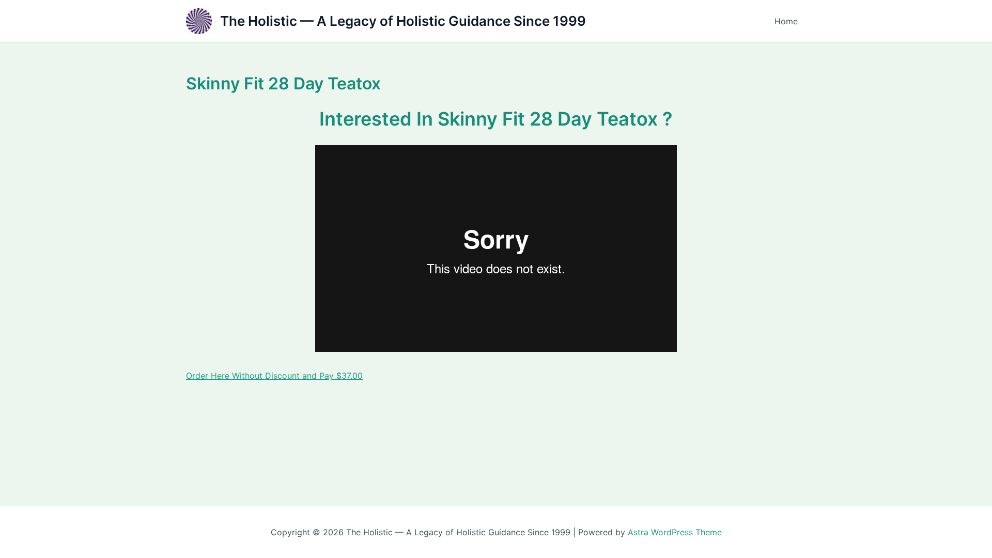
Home (786, 21)
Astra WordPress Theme (675, 532)
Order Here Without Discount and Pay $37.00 (274, 375)
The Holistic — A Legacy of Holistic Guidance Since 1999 (403, 21)
